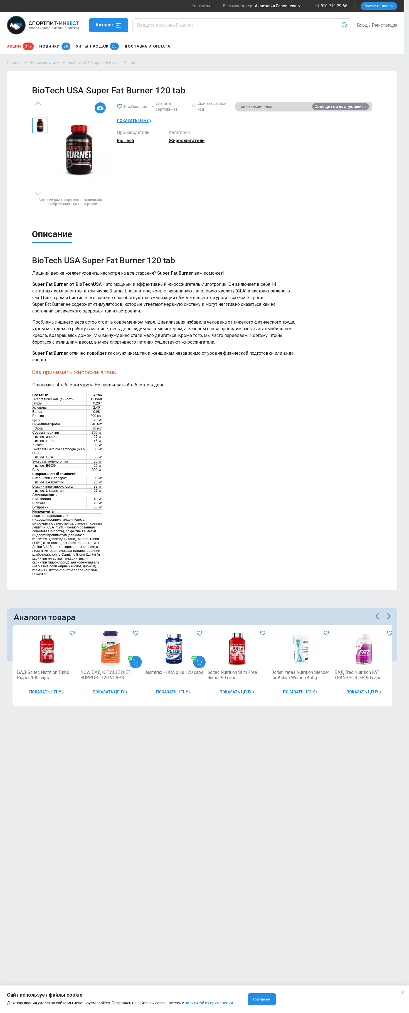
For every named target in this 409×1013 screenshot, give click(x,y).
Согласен (261, 999)
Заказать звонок (378, 6)
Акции (19, 46)
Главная (14, 62)
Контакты (200, 6)
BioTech (125, 140)
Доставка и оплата (147, 46)
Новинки (53, 46)
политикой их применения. (209, 1003)
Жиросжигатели (45, 62)
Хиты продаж (96, 46)
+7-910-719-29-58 (331, 6)
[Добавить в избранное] (72, 633)
